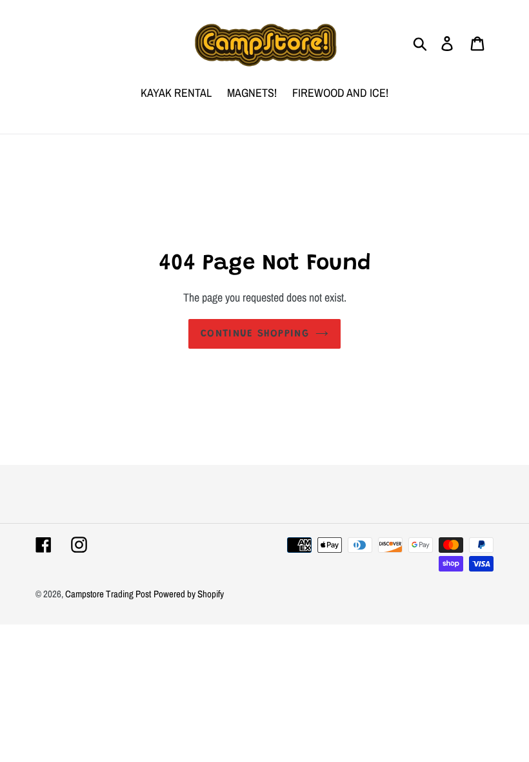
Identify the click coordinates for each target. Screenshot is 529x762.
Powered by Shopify (189, 594)
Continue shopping (255, 334)
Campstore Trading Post (108, 594)
